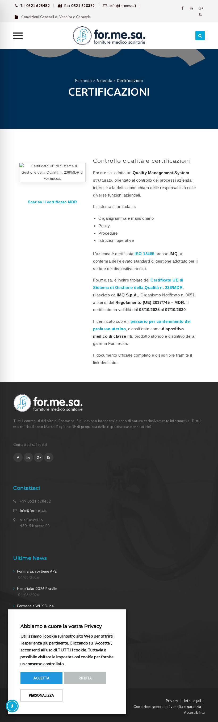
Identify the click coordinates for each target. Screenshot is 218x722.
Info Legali (192, 701)
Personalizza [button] (41, 695)
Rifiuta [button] (85, 678)
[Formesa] (109, 35)
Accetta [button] (41, 678)
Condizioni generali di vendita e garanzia (167, 706)
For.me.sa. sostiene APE (37, 571)
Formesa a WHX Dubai (36, 606)
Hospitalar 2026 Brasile (37, 588)
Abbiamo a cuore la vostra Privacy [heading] (61, 626)
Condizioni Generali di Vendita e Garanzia (55, 17)
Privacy (172, 701)
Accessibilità (194, 712)
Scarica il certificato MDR (52, 202)
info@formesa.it (33, 510)
